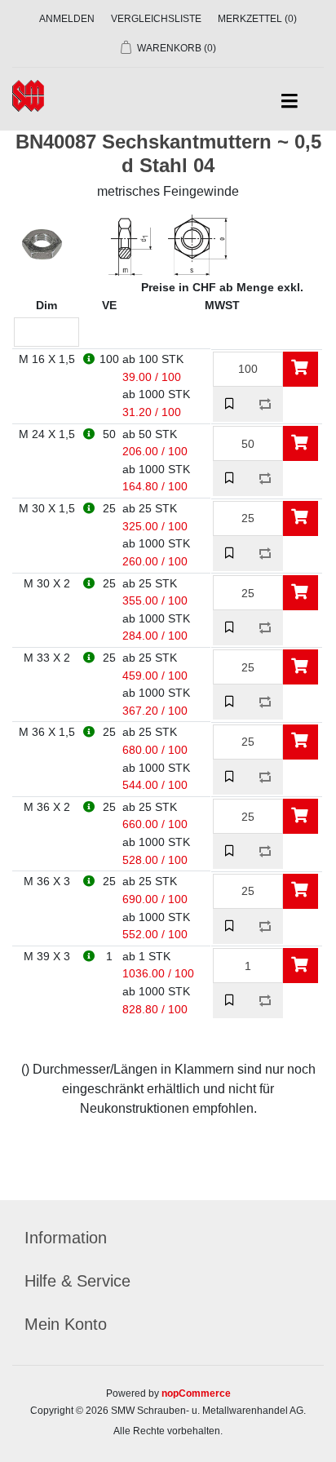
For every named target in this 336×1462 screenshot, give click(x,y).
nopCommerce (196, 1393)
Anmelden (67, 18)
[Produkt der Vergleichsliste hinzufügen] (265, 404)
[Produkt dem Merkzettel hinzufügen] (230, 404)
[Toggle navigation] (289, 101)
